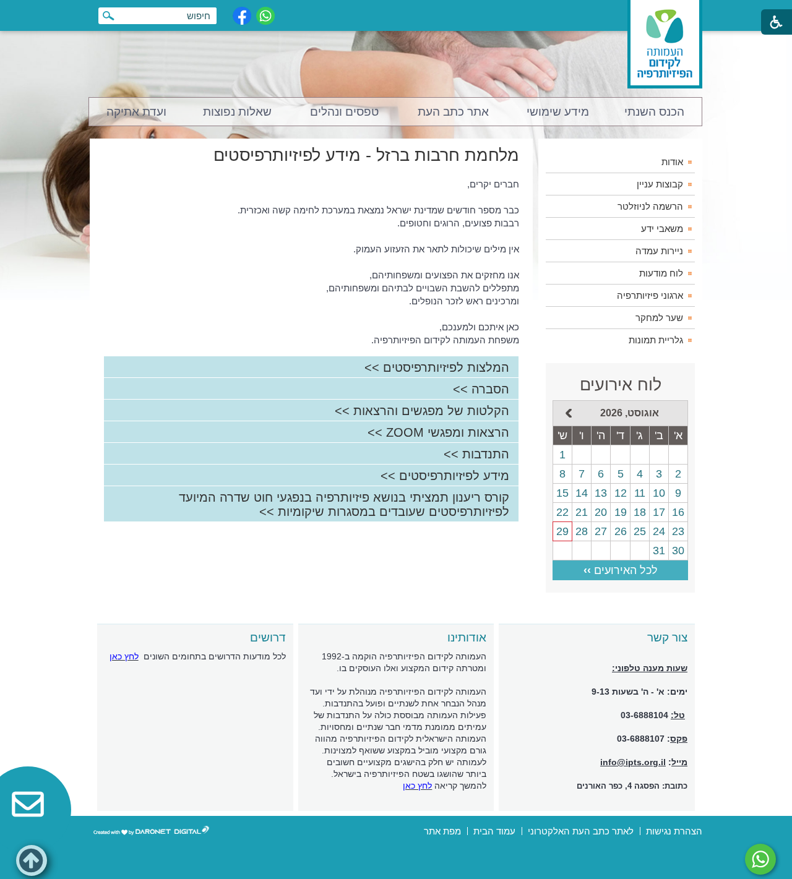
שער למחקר (659, 317)
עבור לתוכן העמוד (396, 12)
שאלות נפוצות (237, 111)
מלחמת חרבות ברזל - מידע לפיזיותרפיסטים (366, 155)
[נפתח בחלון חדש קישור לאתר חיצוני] (760, 859)
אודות (672, 162)
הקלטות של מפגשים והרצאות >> (422, 411)
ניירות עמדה (659, 251)
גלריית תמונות (656, 340)
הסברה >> (481, 389)
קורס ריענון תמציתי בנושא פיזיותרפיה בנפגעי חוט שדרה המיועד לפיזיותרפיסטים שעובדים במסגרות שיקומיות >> (344, 504)
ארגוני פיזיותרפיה (650, 295)
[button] (31, 860)
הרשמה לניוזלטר (650, 206)
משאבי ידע (662, 228)
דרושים (268, 637)
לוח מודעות (661, 273)
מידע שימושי (558, 111)
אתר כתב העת (453, 111)
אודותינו (466, 637)
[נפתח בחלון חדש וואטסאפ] (265, 16)
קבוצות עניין (660, 184)
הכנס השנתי (654, 111)
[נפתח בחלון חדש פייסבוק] (242, 16)
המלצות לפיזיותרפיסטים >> (436, 367)
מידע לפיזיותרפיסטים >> (445, 475)
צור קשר (667, 637)
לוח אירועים (620, 384)
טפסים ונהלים (344, 111)
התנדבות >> (476, 454)
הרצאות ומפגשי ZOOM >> (438, 432)
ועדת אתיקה (136, 111)
